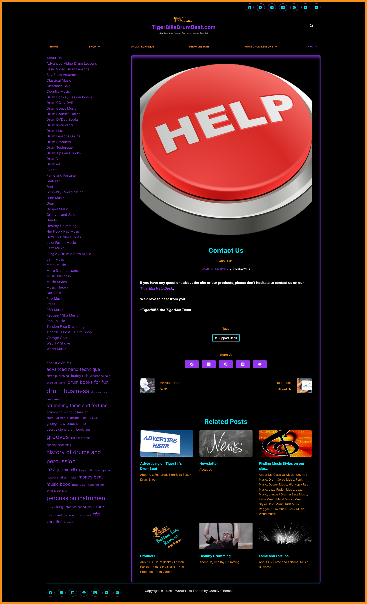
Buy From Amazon (61, 75)
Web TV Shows (59, 343)
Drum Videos (163, 571)
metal (72, 477)
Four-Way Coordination (65, 192)
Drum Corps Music (281, 479)
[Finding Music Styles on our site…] (285, 443)
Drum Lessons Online (63, 136)
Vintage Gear (57, 338)
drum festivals (99, 392)
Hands (52, 220)
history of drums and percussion (74, 457)
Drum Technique (142, 46)
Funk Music (55, 198)
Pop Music (276, 504)
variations (56, 521)
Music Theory (57, 287)
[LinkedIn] (283, 7)
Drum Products (59, 142)
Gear (50, 203)
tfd (96, 514)
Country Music (58, 91)
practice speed (75, 507)
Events (52, 170)
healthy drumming (59, 444)
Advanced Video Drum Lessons (72, 63)
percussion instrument (77, 498)
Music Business (59, 276)
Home (54, 46)
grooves (58, 436)
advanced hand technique (73, 369)
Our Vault (54, 293)
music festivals (96, 485)
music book (58, 484)
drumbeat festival (56, 383)
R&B (91, 507)
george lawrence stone (66, 423)
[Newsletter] (225, 443)
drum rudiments (57, 418)
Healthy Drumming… (216, 556)
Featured (161, 474)
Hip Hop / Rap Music (63, 231)
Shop (92, 46)
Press (51, 304)
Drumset (53, 164)
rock (100, 506)
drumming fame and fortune (77, 405)
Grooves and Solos (62, 214)
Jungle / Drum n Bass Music (288, 494)
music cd (79, 485)
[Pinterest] (294, 7)
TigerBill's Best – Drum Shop (69, 332)
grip (88, 429)
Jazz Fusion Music (281, 489)
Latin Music (267, 499)
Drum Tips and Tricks (64, 153)
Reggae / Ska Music (273, 509)
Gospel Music (278, 484)
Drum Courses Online (63, 114)
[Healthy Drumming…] (225, 536)
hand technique (80, 437)
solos (49, 515)
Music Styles (57, 282)
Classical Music (283, 474)
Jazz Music (56, 248)
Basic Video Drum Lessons (68, 69)
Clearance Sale (59, 86)
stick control (84, 515)
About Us (226, 261)
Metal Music (284, 499)
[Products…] (166, 536)
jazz (51, 469)
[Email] (317, 7)
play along (55, 507)
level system (103, 470)
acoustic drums (59, 363)
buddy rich (79, 376)
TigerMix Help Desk (156, 288)
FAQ (310, 46)
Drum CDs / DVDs (162, 567)
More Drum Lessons (259, 46)
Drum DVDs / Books (63, 119)
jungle (82, 470)
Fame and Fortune (285, 562)
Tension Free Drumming (66, 326)
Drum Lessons (199, 46)
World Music (267, 514)
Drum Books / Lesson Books (69, 97)
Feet (50, 186)
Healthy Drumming (227, 562)
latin (90, 470)
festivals (93, 418)
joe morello (67, 469)
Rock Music (296, 509)
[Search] (311, 25)
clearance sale (100, 376)
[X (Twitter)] (261, 7)
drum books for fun (88, 382)
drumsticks (78, 418)
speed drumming (64, 515)
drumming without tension (68, 412)
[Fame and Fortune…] (285, 536)
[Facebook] (250, 7)
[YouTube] (305, 7)
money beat (91, 477)
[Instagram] (272, 7)
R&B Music (292, 504)
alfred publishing (58, 376)
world (70, 522)
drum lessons (55, 399)
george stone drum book (65, 429)
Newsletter (208, 463)
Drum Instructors (60, 125)
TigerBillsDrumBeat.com (184, 27)
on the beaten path (57, 491)
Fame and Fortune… (275, 556)
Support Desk (226, 338)
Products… (149, 556)
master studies (57, 477)
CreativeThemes (221, 591)
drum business (68, 391)
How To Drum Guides (64, 237)
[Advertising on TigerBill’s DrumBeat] (166, 443)
